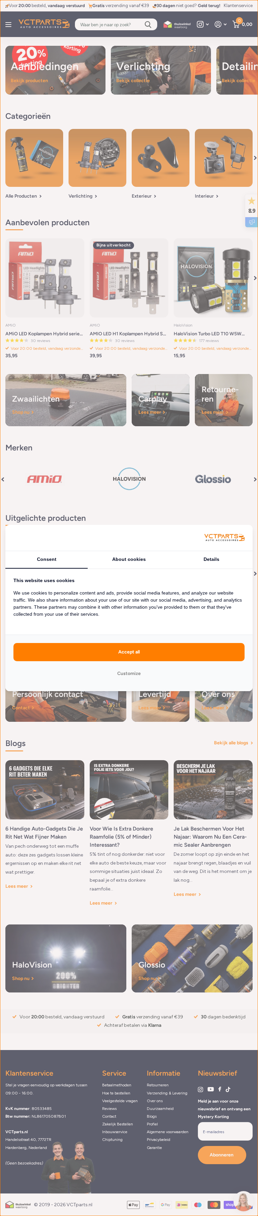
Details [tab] (211, 559)
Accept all (129, 652)
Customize (129, 673)
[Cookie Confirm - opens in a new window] (224, 538)
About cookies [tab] (129, 559)
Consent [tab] (46, 559)
